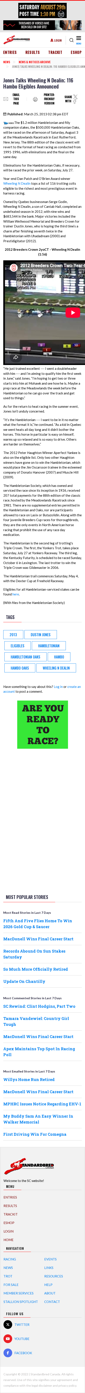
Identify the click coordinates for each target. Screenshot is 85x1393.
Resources (53, 1276)
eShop (76, 52)
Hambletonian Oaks (25, 657)
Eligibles (17, 645)
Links (48, 1268)
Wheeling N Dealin (17, 183)
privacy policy (67, 1385)
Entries (10, 52)
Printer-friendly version (49, 99)
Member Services (18, 1293)
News (6, 62)
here (15, 594)
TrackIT (55, 52)
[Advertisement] (42, 820)
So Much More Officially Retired (35, 969)
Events (50, 1259)
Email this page (16, 99)
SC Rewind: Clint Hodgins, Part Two (39, 1006)
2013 (13, 634)
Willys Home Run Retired (29, 1079)
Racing (9, 1259)
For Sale (11, 1285)
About (50, 1293)
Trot (7, 1276)
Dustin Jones (41, 634)
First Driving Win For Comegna (34, 1134)
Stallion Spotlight (20, 1302)
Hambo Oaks (20, 668)
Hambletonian (49, 645)
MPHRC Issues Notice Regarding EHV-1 (42, 1104)
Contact (52, 1302)
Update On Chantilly (24, 981)
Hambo (59, 657)
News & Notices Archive (35, 62)
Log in (58, 687)
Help (48, 1285)
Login (58, 40)
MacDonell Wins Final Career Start (38, 938)
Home (8, 1240)
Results (33, 52)
